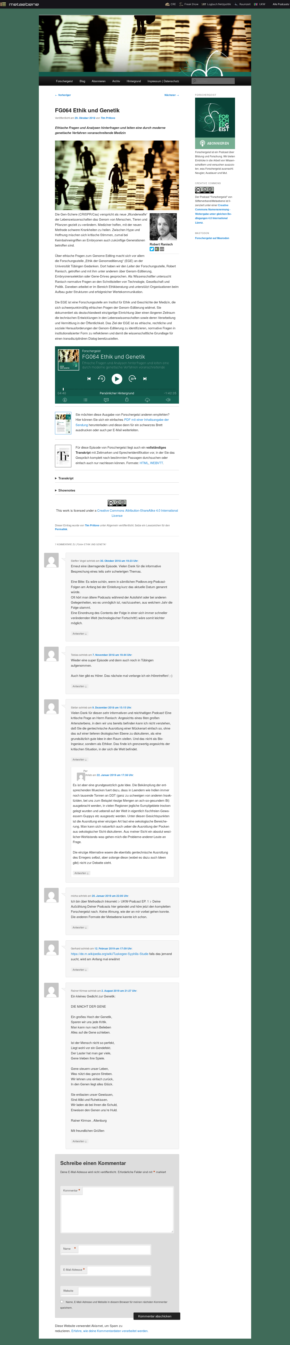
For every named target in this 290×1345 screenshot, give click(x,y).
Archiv (116, 81)
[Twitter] (152, 250)
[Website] (162, 250)
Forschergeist (64, 81)
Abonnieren (99, 81)
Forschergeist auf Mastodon (212, 238)
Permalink (61, 529)
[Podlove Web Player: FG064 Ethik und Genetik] (117, 375)
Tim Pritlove (108, 118)
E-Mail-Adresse (74, 1269)
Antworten (80, 633)
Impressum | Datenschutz (163, 81)
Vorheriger (63, 95)
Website (68, 1291)
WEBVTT (156, 463)
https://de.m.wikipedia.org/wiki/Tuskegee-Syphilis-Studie (109, 953)
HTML (144, 463)
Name (69, 1248)
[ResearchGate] (157, 250)
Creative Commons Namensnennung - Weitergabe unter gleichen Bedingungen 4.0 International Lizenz (213, 213)
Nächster (172, 95)
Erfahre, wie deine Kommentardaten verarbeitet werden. (109, 1330)
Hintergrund (134, 81)
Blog (82, 81)
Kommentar (71, 1190)
